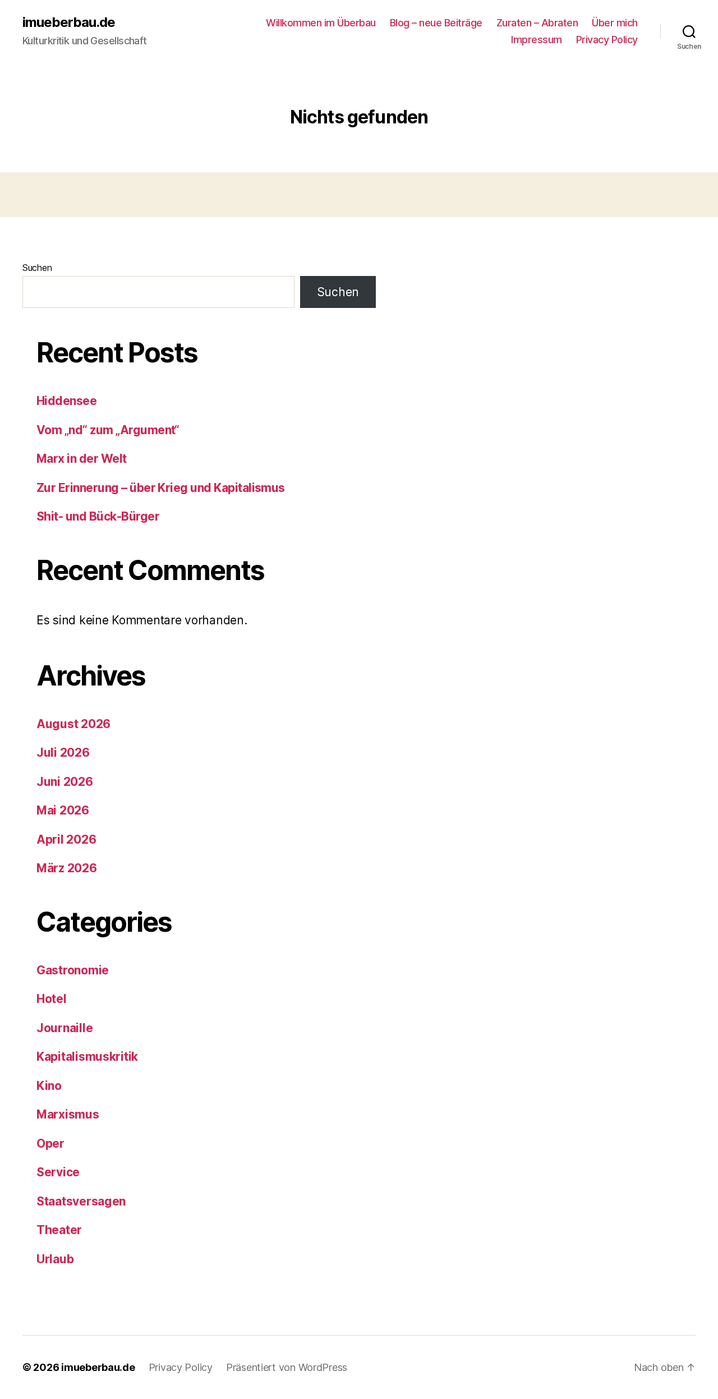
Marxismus (67, 1114)
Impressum (536, 39)
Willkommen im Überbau (321, 23)
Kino (49, 1086)
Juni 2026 (64, 782)
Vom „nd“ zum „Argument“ (108, 430)
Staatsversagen (81, 1201)
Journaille (64, 1028)
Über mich (615, 23)
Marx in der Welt (81, 459)
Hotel (51, 999)
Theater (59, 1230)
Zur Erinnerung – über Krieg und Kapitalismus (160, 488)
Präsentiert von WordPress (286, 1367)
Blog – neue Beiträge (436, 23)
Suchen (37, 267)
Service (58, 1172)
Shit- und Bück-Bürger (97, 516)
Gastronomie (72, 970)
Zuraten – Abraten (537, 23)
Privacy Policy (607, 39)
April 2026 (66, 839)
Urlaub (54, 1259)
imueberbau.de (68, 22)
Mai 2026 (62, 810)
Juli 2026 (63, 752)
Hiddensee (66, 401)
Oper (50, 1143)
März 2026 (66, 868)
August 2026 (73, 724)
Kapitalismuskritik (87, 1057)
